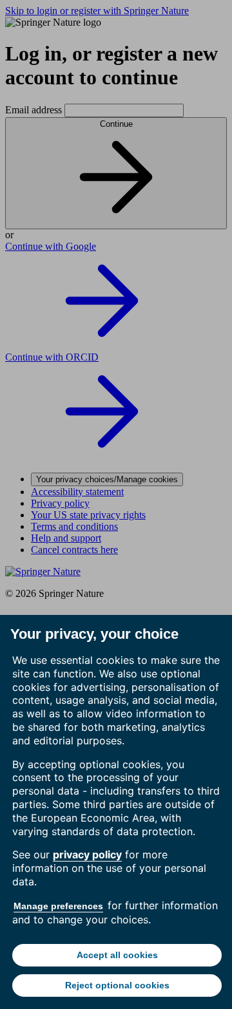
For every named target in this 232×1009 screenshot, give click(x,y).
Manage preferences (58, 906)
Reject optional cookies (117, 985)
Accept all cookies (117, 955)
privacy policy (87, 854)
